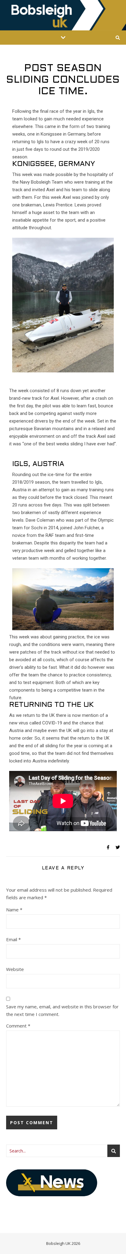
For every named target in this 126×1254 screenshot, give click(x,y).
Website (15, 969)
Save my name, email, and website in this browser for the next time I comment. (62, 1010)
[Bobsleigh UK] (63, 15)
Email (13, 939)
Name (14, 910)
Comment (18, 1026)
